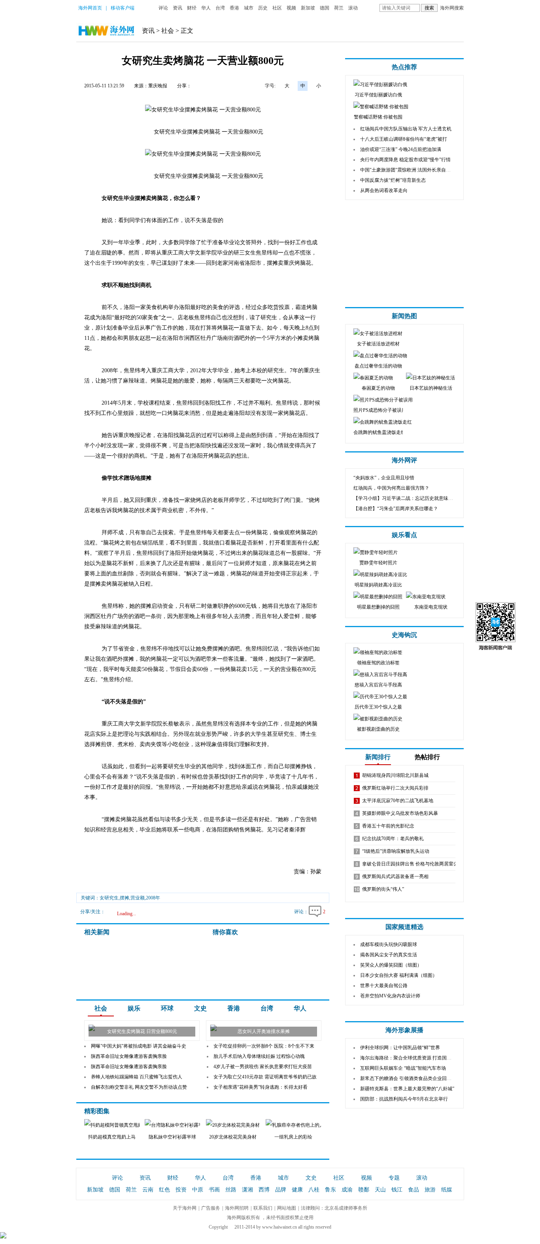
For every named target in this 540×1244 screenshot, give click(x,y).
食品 (413, 1190)
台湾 (220, 8)
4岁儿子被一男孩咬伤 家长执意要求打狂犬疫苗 (262, 1066)
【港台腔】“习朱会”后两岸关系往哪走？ (395, 508)
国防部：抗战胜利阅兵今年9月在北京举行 (404, 1099)
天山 (380, 1190)
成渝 (347, 1190)
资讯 (177, 8)
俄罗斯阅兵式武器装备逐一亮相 (395, 876)
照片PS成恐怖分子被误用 (379, 410)
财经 (191, 8)
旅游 (430, 1190)
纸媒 (446, 1190)
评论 (163, 8)
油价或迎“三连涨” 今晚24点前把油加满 (400, 149)
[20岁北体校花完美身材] (233, 1125)
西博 (264, 1190)
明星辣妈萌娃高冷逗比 (378, 585)
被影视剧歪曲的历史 (378, 729)
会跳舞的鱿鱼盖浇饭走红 (379, 432)
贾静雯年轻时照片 (378, 562)
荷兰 (339, 8)
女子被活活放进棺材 (378, 344)
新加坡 (308, 8)
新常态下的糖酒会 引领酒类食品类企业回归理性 (410, 1078)
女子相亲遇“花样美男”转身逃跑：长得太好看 (260, 1087)
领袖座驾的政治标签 (378, 662)
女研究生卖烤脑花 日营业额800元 (142, 1031)
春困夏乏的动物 (378, 388)
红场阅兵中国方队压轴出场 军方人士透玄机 (405, 129)
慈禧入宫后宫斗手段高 (378, 685)
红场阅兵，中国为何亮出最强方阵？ (391, 488)
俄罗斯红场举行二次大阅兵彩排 (395, 788)
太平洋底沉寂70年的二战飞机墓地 (397, 800)
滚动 (353, 8)
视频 (291, 8)
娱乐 (134, 1008)
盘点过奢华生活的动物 (378, 366)
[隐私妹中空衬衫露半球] (173, 1125)
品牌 (280, 1190)
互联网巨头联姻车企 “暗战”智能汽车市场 (403, 1068)
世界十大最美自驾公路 (384, 985)
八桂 (313, 1190)
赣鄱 (363, 1190)
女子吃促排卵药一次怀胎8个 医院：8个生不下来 (263, 1046)
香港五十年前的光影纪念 (388, 826)
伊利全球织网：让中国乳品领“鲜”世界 (400, 1047)
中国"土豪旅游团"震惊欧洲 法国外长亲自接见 (407, 170)
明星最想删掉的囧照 (378, 607)
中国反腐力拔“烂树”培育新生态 (393, 180)
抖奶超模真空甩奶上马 (112, 1137)
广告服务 (210, 1208)
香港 (234, 8)
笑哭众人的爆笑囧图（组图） (391, 965)
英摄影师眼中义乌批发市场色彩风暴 (400, 813)
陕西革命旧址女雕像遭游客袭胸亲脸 (129, 1056)
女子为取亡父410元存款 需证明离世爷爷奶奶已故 (265, 1077)
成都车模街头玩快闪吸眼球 (388, 944)
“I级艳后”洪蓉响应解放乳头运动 (395, 851)
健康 (297, 1190)
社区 (277, 8)
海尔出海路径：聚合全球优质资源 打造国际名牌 (410, 1058)
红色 (164, 1190)
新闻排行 (378, 757)
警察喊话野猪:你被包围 (378, 117)
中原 (197, 1190)
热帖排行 (427, 757)
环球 (167, 1008)
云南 (147, 1190)
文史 (200, 1008)
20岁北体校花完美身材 (233, 1137)
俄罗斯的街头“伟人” (383, 889)
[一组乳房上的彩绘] (299, 1125)
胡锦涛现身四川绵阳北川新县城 (395, 775)
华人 (206, 8)
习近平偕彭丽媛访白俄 (378, 95)
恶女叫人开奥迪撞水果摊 (264, 1031)
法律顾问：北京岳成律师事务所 (334, 1208)
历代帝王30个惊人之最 (378, 707)
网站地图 (286, 1208)
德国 (324, 8)
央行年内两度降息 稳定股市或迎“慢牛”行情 (405, 159)
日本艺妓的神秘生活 (431, 388)
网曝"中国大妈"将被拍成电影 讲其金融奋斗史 (138, 1046)
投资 (181, 1190)
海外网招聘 (237, 1208)
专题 (394, 1178)
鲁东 (330, 1190)
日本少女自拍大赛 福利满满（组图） (398, 975)
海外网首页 (90, 8)
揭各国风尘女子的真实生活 (388, 955)
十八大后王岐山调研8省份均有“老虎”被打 (403, 139)
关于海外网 (184, 1208)
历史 (263, 8)
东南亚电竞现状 (430, 607)
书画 (214, 1190)
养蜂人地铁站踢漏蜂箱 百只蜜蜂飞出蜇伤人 (136, 1077)
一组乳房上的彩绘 (293, 1137)
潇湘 (247, 1190)
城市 (248, 8)
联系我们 (262, 1208)
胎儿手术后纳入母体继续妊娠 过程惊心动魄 (259, 1056)
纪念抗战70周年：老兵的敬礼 (393, 838)
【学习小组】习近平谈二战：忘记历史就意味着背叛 (408, 498)
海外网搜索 (452, 8)
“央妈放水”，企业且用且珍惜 (383, 478)
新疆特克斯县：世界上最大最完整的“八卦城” (407, 1088)
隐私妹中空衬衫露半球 (172, 1137)
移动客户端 (122, 8)
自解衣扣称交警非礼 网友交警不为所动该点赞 (139, 1087)
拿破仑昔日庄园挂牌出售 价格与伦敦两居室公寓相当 (417, 864)
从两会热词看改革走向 (384, 190)
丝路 (230, 1190)
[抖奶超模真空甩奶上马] (115, 1125)
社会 (167, 30)
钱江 (396, 1190)
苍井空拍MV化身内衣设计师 (390, 996)
